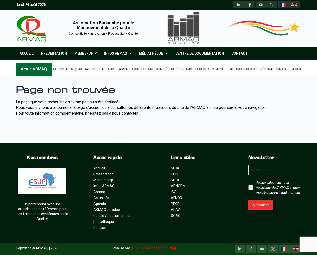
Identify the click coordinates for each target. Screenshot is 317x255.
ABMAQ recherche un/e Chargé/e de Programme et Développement (164, 69)
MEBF (175, 180)
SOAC (175, 216)
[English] (294, 4)
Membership (85, 53)
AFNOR (176, 198)
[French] (283, 4)
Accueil (27, 53)
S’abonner (261, 205)
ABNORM (178, 186)
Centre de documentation (199, 53)
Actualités (101, 198)
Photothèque (103, 222)
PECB (175, 204)
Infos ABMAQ (115, 53)
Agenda (99, 204)
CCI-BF (176, 174)
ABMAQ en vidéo (106, 210)
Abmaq (99, 192)
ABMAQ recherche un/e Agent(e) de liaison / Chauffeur (64, 69)
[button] (117, 53)
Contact (239, 53)
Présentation (54, 53)
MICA (175, 168)
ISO (173, 192)
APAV (175, 210)
